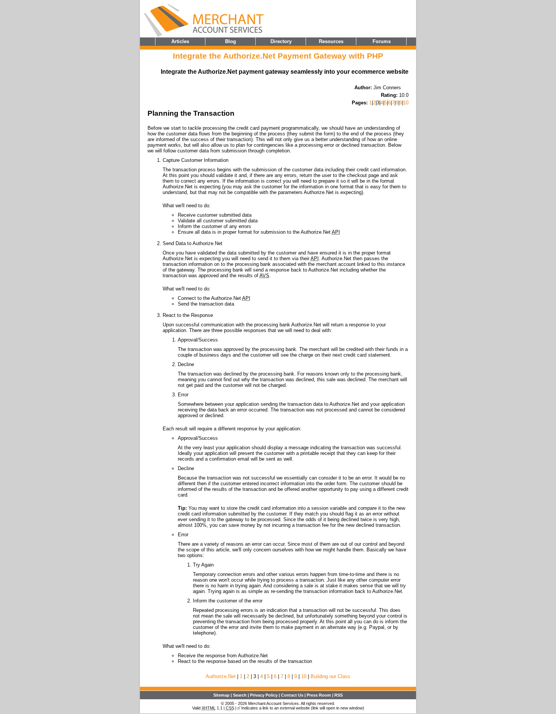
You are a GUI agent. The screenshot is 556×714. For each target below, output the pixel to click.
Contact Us (292, 695)
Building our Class (330, 676)
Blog (230, 41)
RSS (338, 695)
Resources (331, 41)
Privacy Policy (264, 695)
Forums (382, 41)
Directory (281, 41)
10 (405, 103)
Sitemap (221, 695)
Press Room (319, 695)
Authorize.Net (221, 676)
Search (240, 695)
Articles (180, 41)
